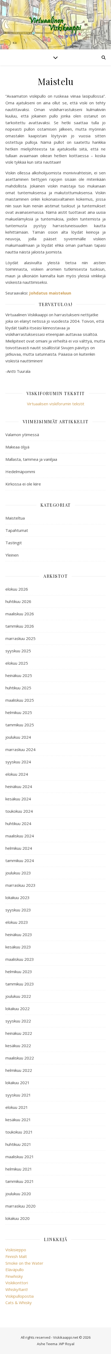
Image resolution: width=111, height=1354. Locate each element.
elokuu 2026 (16, 589)
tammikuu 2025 (19, 724)
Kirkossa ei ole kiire (23, 484)
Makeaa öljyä (17, 447)
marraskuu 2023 (20, 885)
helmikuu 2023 (18, 971)
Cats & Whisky (18, 1302)
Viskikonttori (16, 1282)
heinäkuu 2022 (18, 1033)
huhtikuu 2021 (18, 1144)
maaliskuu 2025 (19, 700)
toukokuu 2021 (19, 1132)
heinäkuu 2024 (18, 786)
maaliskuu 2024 (19, 835)
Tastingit (13, 542)
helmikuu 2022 (18, 1070)
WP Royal (66, 1343)
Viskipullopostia (19, 1296)
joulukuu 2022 (18, 996)
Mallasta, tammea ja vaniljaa (31, 459)
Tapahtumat (16, 530)
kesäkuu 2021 (18, 1119)
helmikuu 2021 (18, 1169)
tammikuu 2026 (19, 626)
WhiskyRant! (16, 1289)
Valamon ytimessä (22, 434)
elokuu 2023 (16, 922)
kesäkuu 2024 (18, 798)
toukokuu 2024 (19, 811)
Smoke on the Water (24, 1263)
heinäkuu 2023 (18, 934)
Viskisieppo (15, 1249)
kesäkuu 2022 (18, 1045)
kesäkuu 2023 (18, 947)
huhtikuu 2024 (18, 823)
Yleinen (12, 555)
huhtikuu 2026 (18, 601)
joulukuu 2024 (18, 737)
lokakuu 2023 (17, 897)
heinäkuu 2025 (18, 675)
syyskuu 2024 (18, 761)
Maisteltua (15, 518)
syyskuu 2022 (18, 1021)
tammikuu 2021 (19, 1181)
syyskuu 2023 (18, 910)
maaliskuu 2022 (19, 1058)
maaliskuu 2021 (19, 1156)
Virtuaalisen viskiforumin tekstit (55, 403)
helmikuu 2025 (18, 712)
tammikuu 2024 (19, 860)
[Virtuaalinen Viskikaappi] (55, 24)
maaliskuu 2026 (19, 613)
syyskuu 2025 (18, 650)
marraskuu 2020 (20, 1206)
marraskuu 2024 (20, 749)
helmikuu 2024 (18, 848)
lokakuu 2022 (17, 1008)
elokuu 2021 (16, 1107)
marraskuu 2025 (20, 638)
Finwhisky (14, 1276)
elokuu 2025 (16, 663)
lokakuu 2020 (17, 1218)
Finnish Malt (16, 1256)
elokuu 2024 (16, 774)
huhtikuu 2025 (18, 687)
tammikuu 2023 (19, 984)
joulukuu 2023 (18, 872)
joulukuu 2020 (18, 1193)
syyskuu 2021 (18, 1095)
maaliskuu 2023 (19, 959)
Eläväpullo (14, 1269)
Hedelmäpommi (20, 471)
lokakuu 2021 (17, 1082)
